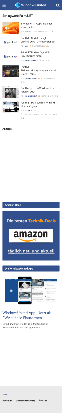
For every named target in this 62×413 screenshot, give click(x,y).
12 (23, 82)
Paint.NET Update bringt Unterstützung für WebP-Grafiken (38, 39)
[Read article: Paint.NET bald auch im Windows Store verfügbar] (10, 107)
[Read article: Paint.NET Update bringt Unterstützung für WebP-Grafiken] (10, 42)
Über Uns (43, 400)
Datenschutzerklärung (25, 400)
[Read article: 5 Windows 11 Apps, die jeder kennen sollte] (10, 28)
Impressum (7, 400)
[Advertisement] (31, 167)
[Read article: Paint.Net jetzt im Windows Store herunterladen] (10, 92)
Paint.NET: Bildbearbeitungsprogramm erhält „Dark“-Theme (39, 70)
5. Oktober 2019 (38, 46)
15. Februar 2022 (41, 31)
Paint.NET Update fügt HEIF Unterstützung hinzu (35, 54)
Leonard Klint (31, 78)
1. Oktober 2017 (46, 96)
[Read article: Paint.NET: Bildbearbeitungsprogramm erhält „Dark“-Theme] (10, 71)
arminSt (28, 31)
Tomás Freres (30, 60)
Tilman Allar (30, 110)
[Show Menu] (4, 5)
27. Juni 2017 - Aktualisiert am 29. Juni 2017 (40, 114)
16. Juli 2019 (44, 60)
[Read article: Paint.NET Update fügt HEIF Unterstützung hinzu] (10, 57)
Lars (26, 46)
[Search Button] (58, 5)
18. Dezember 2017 (47, 78)
